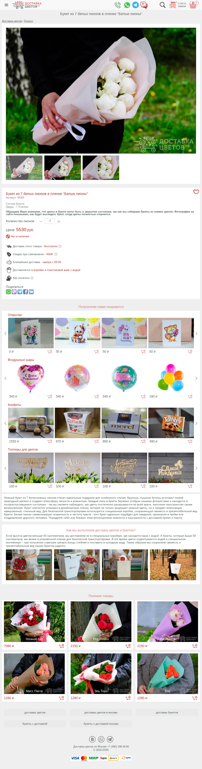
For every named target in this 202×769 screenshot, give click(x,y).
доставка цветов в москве (100, 712)
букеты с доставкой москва (101, 723)
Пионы (10, 206)
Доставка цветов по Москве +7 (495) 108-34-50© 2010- (101, 748)
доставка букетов (167, 712)
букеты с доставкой (34, 723)
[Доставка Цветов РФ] (26, 5)
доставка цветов (34, 712)
